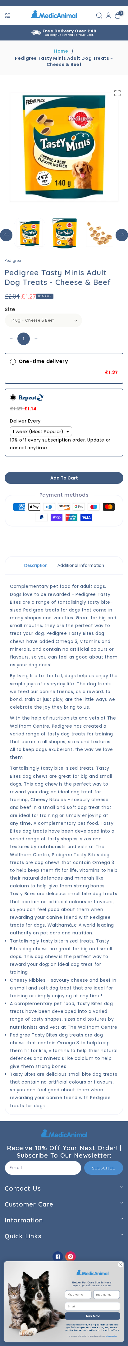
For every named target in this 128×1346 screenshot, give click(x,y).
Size (10, 309)
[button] (8, 15)
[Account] (108, 15)
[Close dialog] (120, 1265)
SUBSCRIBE (103, 1168)
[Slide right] (122, 235)
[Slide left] (6, 235)
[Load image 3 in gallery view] (99, 233)
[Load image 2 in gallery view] (64, 233)
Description (36, 565)
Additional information (80, 565)
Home (61, 51)
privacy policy (111, 1336)
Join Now (92, 1316)
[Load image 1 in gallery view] (29, 233)
